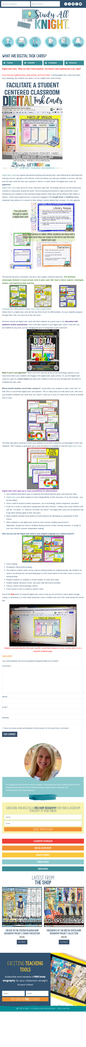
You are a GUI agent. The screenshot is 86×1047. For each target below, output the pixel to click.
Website (5, 717)
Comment (7, 666)
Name (5, 696)
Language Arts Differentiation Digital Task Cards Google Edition (27, 309)
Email (5, 707)
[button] (12, 63)
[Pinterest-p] (76, 4)
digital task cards (74, 446)
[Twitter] (73, 4)
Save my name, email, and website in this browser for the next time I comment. (36, 728)
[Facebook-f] (69, 4)
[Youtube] (80, 4)
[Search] (57, 4)
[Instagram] (65, 4)
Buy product (22, 942)
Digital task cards (9, 175)
